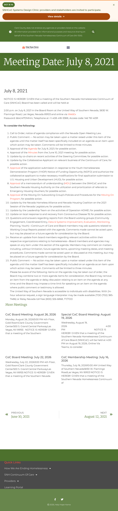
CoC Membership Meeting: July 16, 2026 (85, 359)
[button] (93, 31)
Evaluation (90, 221)
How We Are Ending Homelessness (26, 468)
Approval (15, 167)
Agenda (32, 148)
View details (54, 16)
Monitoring (103, 221)
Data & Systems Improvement (65, 221)
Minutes (32, 152)
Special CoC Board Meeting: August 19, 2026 (86, 316)
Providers (10, 481)
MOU (67, 183)
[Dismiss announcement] (114, 5)
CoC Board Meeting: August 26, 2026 (30, 314)
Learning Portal (13, 487)
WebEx (72, 114)
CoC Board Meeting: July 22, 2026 (28, 357)
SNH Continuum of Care (19, 474)
